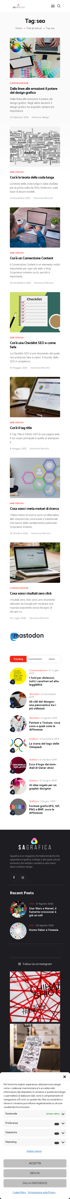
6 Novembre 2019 (49, 738)
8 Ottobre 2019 (48, 759)
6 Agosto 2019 (49, 717)
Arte (31, 903)
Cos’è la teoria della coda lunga (32, 178)
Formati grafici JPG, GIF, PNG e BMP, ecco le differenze (44, 809)
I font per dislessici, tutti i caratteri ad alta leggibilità (44, 681)
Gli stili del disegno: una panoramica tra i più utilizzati (42, 705)
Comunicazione (19, 83)
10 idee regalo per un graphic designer (43, 787)
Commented (35, 659)
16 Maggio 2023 (18, 367)
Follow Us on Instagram (37, 964)
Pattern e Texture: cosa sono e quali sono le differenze (44, 726)
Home (19, 28)
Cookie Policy (19, 1193)
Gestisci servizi (34, 1151)
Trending (18, 659)
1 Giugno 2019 (47, 801)
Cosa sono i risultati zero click (31, 594)
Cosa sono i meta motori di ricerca (34, 509)
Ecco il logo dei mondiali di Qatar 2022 (42, 766)
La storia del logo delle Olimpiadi (44, 745)
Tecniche (34, 694)
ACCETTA (35, 1163)
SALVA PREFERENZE (35, 1183)
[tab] (18, 659)
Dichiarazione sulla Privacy (41, 1193)
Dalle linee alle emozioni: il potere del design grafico (33, 91)
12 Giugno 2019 (48, 780)
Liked (52, 659)
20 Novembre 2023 (20, 282)
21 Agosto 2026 (44, 903)
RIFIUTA (35, 1173)
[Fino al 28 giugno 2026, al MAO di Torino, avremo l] (35, 996)
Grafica (33, 738)
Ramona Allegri (40, 117)
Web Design (17, 172)
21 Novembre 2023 (20, 198)
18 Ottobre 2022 (19, 533)
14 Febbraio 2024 (19, 117)
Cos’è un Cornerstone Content (31, 258)
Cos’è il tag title (21, 428)
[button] (64, 1077)
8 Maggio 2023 (18, 448)
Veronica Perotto (43, 198)
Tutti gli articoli (34, 28)
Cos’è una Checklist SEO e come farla (33, 345)
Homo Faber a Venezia (43, 930)
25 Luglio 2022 (18, 618)
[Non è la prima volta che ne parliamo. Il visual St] (35, 1049)
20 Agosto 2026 (45, 925)
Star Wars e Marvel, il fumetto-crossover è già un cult (42, 912)
